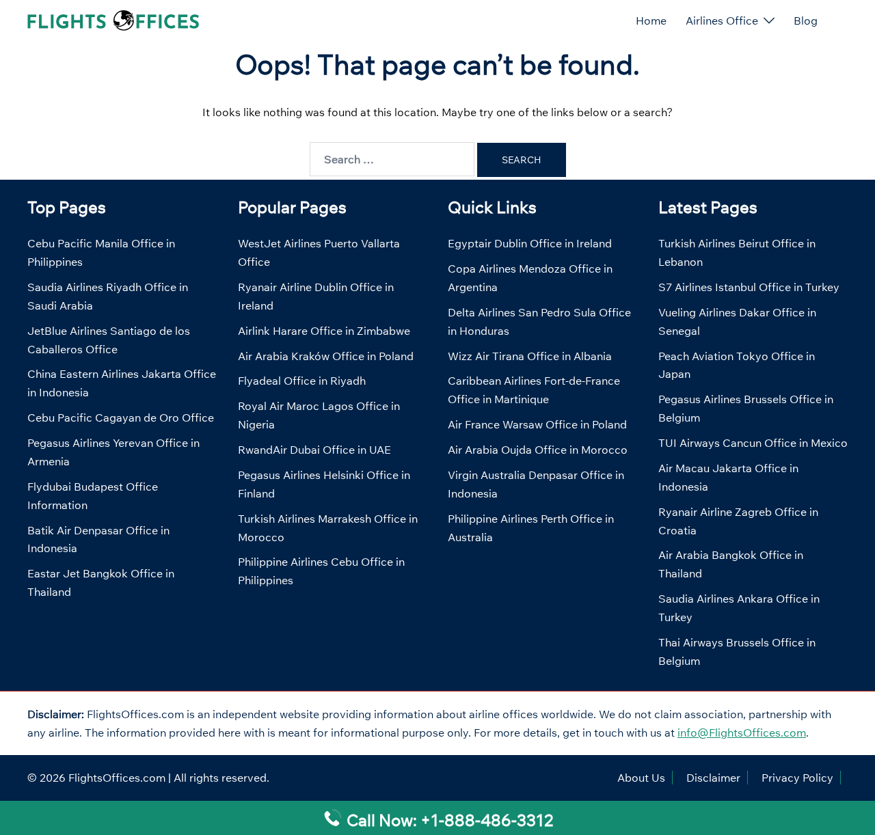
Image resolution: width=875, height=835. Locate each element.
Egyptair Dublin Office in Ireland (530, 243)
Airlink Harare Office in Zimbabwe (324, 331)
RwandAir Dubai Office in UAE (314, 449)
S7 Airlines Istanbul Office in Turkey (748, 287)
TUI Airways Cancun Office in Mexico (753, 443)
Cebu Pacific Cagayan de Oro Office (120, 417)
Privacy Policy (797, 777)
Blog (806, 20)
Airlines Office (722, 20)
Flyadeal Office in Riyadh (302, 380)
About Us (641, 777)
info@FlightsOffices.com (741, 732)
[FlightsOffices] (113, 19)
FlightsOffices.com (116, 777)
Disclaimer (713, 777)
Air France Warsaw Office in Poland (537, 424)
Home (651, 20)
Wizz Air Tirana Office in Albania (530, 356)
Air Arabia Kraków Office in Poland (326, 356)
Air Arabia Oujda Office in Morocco (538, 449)
